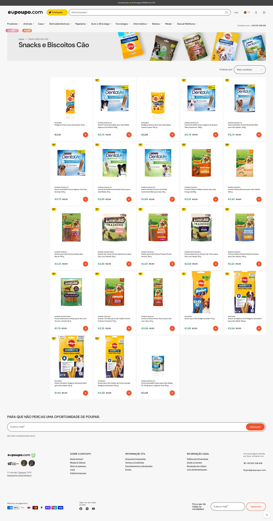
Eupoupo (22, 472)
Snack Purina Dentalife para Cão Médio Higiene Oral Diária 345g (113, 126)
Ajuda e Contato (194, 462)
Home (21, 39)
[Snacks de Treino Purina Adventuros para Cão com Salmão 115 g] (115, 238)
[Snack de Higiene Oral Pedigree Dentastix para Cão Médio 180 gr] (245, 302)
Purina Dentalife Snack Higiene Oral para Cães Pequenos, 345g (201, 126)
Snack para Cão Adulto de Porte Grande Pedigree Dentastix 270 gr (114, 384)
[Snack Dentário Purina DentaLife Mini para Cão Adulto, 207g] (245, 109)
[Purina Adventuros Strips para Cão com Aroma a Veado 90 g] (71, 302)
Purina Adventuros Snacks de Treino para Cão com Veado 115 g (201, 255)
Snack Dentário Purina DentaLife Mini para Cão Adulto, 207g (243, 126)
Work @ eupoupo (78, 466)
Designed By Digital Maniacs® (19, 475)
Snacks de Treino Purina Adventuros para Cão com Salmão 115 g (114, 255)
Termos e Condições (134, 462)
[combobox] (150, 12)
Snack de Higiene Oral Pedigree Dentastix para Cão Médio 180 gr (245, 320)
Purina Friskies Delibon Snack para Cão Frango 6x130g (200, 190)
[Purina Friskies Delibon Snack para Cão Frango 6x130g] (201, 173)
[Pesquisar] (227, 12)
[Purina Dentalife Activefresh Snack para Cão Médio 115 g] (115, 173)
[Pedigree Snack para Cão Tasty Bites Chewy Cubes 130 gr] (158, 109)
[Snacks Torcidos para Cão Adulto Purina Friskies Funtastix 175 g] (115, 302)
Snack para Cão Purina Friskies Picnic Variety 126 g (156, 255)
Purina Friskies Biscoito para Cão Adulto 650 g (244, 190)
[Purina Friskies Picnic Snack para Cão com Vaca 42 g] (158, 302)
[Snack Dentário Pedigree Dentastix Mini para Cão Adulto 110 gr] (71, 367)
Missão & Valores (78, 462)
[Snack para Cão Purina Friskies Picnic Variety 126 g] (158, 238)
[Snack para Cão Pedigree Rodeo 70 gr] (201, 302)
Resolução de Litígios (196, 466)
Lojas (72, 469)
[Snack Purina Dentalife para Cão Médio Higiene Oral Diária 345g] (115, 109)
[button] (256, 12)
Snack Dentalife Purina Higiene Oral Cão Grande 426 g (71, 190)
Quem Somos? (76, 459)
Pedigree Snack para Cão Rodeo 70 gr (70, 125)
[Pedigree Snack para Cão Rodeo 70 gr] (71, 109)
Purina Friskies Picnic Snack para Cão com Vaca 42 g (156, 320)
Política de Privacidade (197, 459)
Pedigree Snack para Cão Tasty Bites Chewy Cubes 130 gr (156, 126)
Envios (128, 469)
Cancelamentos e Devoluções (138, 466)
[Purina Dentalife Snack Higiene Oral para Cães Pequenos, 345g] (201, 109)
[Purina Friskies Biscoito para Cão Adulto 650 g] (245, 173)
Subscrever (256, 506)
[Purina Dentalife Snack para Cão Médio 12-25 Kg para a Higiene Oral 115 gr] (158, 367)
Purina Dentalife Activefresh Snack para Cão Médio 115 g (114, 190)
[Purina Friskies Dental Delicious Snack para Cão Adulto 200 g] (245, 238)
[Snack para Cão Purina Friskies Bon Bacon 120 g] (71, 238)
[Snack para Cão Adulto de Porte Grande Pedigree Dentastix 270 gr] (115, 367)
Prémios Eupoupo (78, 473)
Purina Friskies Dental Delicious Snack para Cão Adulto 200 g (243, 255)
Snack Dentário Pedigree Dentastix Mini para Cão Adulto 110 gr (71, 384)
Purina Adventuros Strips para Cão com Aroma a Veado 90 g (71, 320)
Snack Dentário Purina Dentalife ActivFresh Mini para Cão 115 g (154, 190)
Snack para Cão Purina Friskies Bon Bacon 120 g (69, 255)
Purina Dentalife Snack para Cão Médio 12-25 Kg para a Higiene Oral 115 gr (157, 384)
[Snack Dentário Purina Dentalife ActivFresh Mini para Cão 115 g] (158, 173)
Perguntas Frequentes (135, 459)
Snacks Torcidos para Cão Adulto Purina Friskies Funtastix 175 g (114, 320)
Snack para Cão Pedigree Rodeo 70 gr (200, 319)
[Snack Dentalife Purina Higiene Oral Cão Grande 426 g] (71, 173)
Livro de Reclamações (197, 469)
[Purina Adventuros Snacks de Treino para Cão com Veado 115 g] (201, 238)
